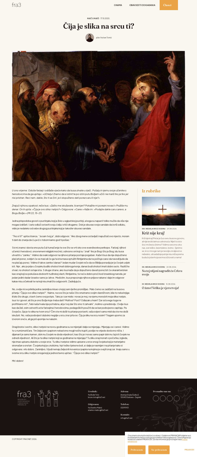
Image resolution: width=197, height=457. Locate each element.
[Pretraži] (183, 5)
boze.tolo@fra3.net (96, 397)
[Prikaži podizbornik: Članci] (173, 5)
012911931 (125, 408)
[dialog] (161, 444)
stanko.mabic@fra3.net (98, 410)
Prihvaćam (137, 449)
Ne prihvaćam (159, 449)
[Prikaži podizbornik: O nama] (124, 5)
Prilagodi (189, 450)
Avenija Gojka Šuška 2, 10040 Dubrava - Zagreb (131, 396)
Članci (167, 5)
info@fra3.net (126, 418)
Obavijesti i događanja (142, 5)
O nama (118, 5)
